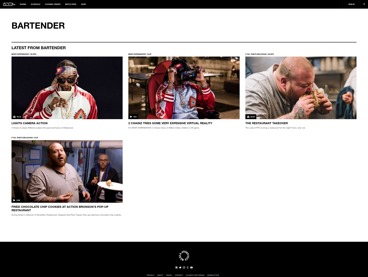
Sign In (351, 4)
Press (169, 275)
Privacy (150, 275)
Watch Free (70, 4)
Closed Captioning (195, 275)
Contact (179, 275)
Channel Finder (53, 4)
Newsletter (213, 275)
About (160, 275)
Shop (83, 4)
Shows (23, 4)
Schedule (35, 4)
